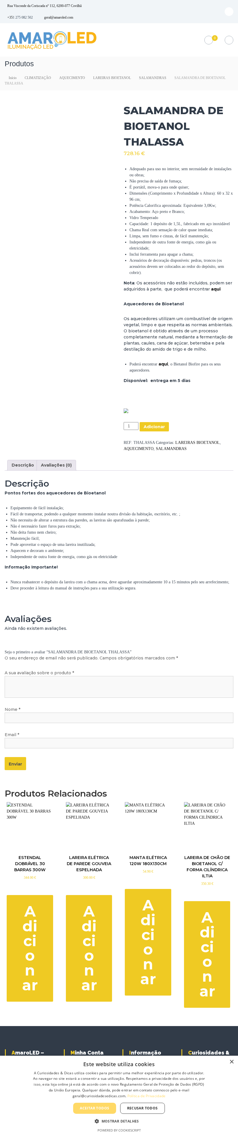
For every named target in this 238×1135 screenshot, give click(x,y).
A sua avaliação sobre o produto (39, 672)
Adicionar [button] (30, 948)
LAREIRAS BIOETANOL (112, 78)
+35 (10, 17)
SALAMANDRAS (152, 78)
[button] (119, 1121)
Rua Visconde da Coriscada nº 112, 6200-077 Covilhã (44, 6)
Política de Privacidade (146, 1095)
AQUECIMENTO (72, 78)
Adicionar (154, 426)
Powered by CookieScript (119, 1130)
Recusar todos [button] (142, 1108)
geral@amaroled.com (58, 17)
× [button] (231, 1062)
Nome (12, 709)
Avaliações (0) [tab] (56, 465)
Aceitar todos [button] (94, 1108)
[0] (208, 40)
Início (13, 78)
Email (12, 734)
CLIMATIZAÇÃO (38, 78)
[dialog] (119, 1095)
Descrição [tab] (23, 465)
